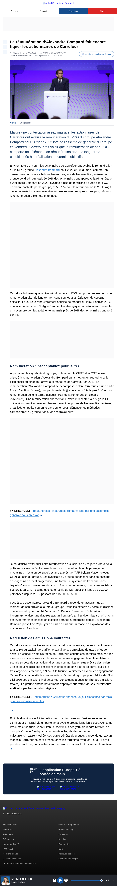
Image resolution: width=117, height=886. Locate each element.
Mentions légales (10, 854)
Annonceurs (8, 829)
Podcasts (44, 11)
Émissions (73, 11)
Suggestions (26, 122)
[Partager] (5, 42)
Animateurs (8, 834)
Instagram (9, 819)
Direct (102, 11)
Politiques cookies (66, 854)
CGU (60, 849)
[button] (107, 880)
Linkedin (29, 819)
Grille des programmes (68, 824)
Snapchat (24, 819)
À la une (14, 11)
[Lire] (60, 880)
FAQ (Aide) (8, 849)
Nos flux (62, 839)
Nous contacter (10, 824)
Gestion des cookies (12, 858)
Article (13, 122)
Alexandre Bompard (47, 169)
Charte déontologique (68, 858)
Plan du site (63, 844)
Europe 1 (17, 53)
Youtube (19, 819)
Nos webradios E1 (11, 844)
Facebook (14, 819)
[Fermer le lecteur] (114, 880)
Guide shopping (65, 829)
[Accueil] (58, 3)
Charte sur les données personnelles (19, 863)
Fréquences (8, 839)
